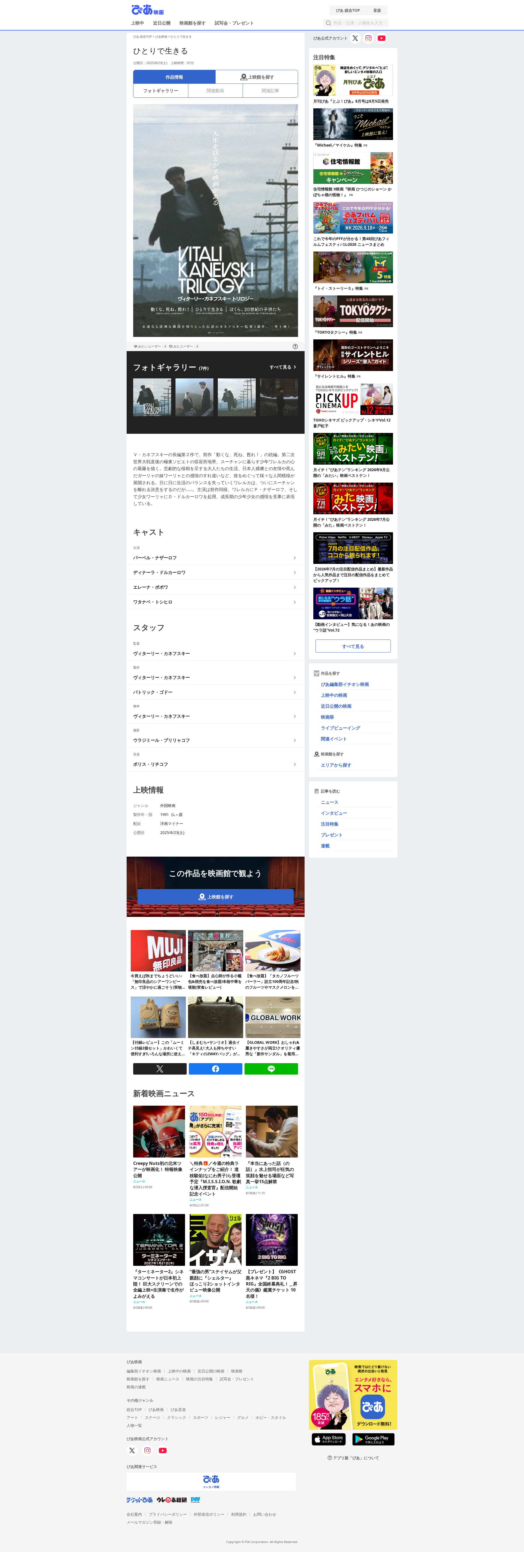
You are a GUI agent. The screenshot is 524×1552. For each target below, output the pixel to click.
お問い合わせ (264, 1514)
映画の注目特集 (199, 1378)
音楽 (377, 10)
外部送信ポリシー (209, 1514)
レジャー (222, 1417)
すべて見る (280, 367)
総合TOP (134, 1409)
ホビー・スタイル (270, 1417)
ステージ (152, 1417)
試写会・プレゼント (234, 23)
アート (132, 1417)
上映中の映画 (334, 695)
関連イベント (334, 739)
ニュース (329, 802)
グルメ (243, 1417)
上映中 (137, 23)
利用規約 (238, 1514)
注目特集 (329, 824)
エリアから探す (336, 765)
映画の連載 (136, 1386)
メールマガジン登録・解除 (149, 1522)
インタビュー (334, 813)
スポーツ (200, 1417)
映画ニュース (167, 1378)
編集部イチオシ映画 (144, 1371)
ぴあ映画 (161, 36)
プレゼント (332, 835)
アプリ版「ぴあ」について (356, 1457)
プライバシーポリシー (168, 1514)
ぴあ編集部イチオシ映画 (345, 684)
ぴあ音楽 (178, 1409)
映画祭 (327, 717)
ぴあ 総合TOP (348, 10)
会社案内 (134, 1514)
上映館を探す (261, 77)
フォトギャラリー (160, 91)
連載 (325, 846)
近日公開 (162, 23)
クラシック (176, 1417)
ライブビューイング (340, 728)
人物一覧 (134, 1425)
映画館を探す (193, 23)
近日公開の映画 (336, 706)
